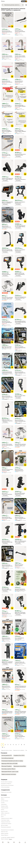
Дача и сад (3, 814)
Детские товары (4, 825)
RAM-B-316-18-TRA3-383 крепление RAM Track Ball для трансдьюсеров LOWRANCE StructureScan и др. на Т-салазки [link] (7, 250)
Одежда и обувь (4, 806)
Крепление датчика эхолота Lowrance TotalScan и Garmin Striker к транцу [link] (7, 736)
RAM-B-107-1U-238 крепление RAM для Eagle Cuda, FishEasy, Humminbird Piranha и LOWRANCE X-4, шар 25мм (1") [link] (7, 542)
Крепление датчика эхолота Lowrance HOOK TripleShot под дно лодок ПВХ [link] (7, 31)
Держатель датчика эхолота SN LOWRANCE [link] (7, 106)
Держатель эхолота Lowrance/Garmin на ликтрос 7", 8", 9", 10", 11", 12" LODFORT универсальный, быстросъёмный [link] (7, 638)
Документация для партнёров (7, 785)
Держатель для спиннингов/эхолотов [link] (6, 226)
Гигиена (2, 802)
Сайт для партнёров (5, 787)
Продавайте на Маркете (6, 783)
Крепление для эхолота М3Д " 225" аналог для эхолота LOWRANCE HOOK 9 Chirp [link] (7, 347)
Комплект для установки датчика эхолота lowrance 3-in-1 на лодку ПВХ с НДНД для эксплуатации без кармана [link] (7, 445)
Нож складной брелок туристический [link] (19, 638)
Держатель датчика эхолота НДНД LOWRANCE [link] (20, 131)
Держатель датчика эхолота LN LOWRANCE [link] (7, 131)
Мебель (2, 799)
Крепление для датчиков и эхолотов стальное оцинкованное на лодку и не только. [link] (7, 470)
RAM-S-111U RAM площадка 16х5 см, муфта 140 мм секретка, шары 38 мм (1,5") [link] (20, 542)
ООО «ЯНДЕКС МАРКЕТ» (9, 837)
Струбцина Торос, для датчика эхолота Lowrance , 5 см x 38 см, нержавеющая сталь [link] (20, 663)
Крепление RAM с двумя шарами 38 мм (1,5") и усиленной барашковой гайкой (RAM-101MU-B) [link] (20, 494)
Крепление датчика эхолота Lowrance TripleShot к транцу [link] (19, 82)
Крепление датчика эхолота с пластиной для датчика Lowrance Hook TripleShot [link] (7, 82)
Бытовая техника (4, 800)
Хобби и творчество (5, 813)
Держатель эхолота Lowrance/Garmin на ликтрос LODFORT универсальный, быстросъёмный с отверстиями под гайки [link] (20, 470)
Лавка (8, 842)
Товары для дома (4, 807)
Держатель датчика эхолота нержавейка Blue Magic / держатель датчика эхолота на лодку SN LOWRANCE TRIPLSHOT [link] (20, 518)
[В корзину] (12, 26)
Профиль (25, 842)
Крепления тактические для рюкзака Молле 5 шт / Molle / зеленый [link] (20, 590)
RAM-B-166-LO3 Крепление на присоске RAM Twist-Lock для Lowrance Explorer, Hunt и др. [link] (20, 298)
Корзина (19, 842)
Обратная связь (4, 831)
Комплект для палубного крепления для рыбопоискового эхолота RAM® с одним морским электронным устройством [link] (20, 250)
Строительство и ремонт (6, 823)
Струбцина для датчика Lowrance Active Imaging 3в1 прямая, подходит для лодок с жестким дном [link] (7, 372)
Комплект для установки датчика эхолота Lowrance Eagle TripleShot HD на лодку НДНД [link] (20, 56)
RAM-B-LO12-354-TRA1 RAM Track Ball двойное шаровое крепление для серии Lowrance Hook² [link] (20, 274)
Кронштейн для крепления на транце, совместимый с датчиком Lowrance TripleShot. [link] (7, 298)
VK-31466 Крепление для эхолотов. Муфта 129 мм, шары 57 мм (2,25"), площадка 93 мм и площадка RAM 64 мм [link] (20, 226)
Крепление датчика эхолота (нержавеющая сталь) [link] (7, 322)
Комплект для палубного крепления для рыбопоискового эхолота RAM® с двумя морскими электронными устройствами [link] (20, 202)
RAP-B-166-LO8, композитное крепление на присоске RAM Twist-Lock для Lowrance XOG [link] (20, 179)
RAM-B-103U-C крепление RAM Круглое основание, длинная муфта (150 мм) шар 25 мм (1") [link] (7, 662)
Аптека (2, 809)
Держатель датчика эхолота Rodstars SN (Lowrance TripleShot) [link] (6, 155)
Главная (3, 842)
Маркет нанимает (4, 833)
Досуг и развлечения (5, 797)
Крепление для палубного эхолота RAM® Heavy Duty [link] (20, 322)
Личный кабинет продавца (6, 781)
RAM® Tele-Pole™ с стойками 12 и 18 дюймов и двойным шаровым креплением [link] (7, 420)
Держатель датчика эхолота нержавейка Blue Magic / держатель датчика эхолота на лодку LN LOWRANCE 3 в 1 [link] (20, 421)
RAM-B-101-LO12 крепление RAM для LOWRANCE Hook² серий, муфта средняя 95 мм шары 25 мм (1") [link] (7, 274)
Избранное (14, 842)
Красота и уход (4, 811)
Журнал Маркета (4, 835)
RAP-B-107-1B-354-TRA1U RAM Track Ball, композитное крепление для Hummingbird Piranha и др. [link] (20, 396)
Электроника (4, 804)
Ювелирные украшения (6, 827)
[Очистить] (22, 5)
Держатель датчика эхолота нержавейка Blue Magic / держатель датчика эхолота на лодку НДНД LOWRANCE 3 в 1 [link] (20, 347)
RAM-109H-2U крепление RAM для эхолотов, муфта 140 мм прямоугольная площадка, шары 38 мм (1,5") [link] (20, 613)
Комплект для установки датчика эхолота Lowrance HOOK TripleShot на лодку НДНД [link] (7, 56)
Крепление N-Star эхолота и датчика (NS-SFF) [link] (20, 155)
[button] (26, 5)
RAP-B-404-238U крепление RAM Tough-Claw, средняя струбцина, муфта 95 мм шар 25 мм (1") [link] (7, 589)
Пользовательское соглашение (7, 829)
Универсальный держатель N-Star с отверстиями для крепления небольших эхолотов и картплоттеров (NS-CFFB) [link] (7, 179)
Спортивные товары (5, 820)
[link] (6, 755)
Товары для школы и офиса (6, 818)
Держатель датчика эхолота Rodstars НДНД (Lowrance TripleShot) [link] (7, 518)
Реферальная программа (6, 792)
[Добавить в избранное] (12, 13)
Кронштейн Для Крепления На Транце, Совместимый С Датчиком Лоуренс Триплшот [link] (20, 712)
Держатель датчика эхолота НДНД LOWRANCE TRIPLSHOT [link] (20, 106)
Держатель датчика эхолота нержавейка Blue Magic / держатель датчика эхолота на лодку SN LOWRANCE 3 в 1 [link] (7, 565)
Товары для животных (5, 821)
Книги (2, 816)
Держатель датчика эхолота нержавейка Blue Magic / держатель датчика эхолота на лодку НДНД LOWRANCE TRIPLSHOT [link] (7, 397)
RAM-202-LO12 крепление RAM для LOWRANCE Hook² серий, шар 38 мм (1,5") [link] (7, 202)
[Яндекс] (10, 839)
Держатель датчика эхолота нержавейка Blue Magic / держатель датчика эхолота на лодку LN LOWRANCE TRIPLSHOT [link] (20, 372)
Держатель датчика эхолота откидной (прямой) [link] (19, 565)
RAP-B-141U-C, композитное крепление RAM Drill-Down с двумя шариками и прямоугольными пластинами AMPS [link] (7, 494)
